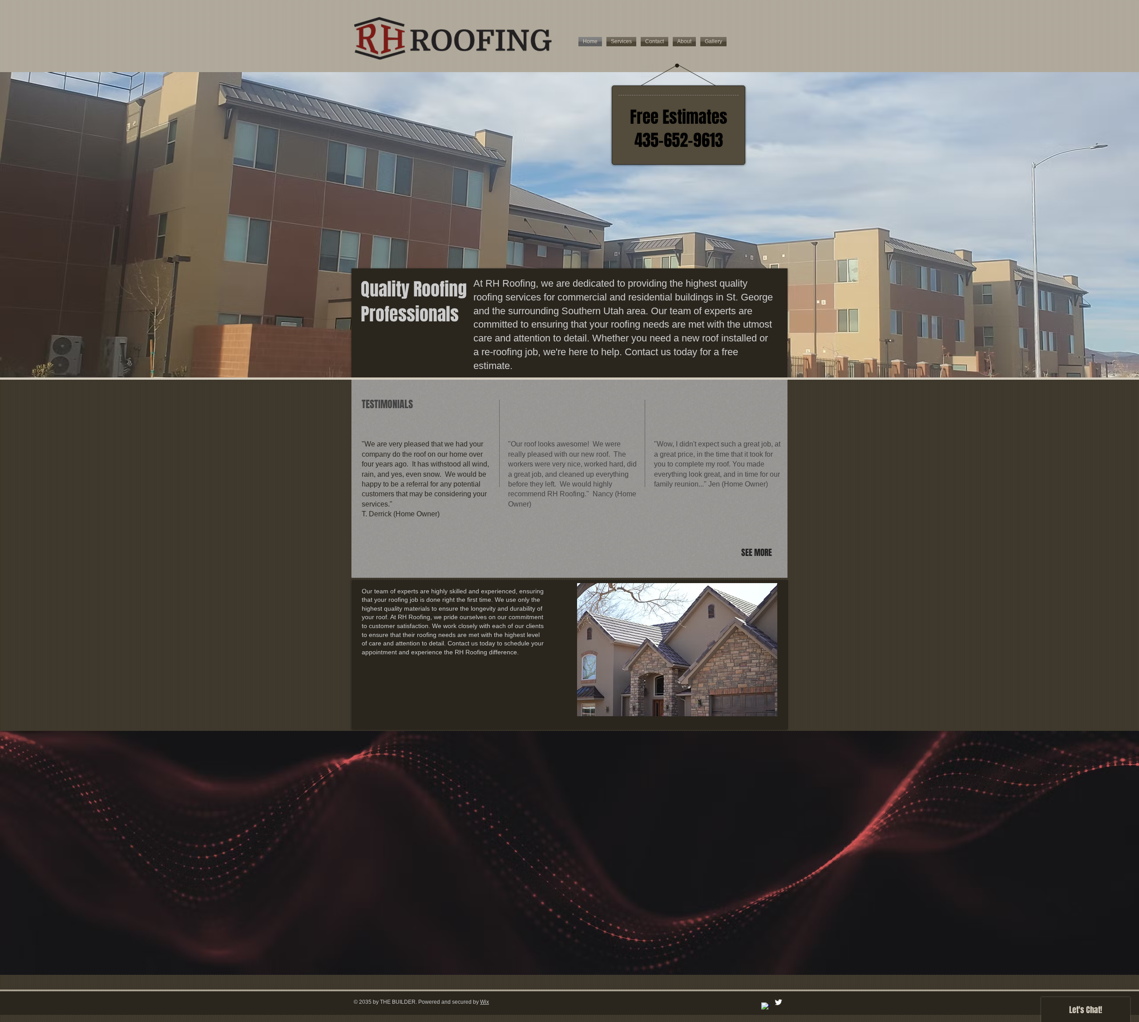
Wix (484, 1002)
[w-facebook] (765, 1006)
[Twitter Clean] (778, 1002)
